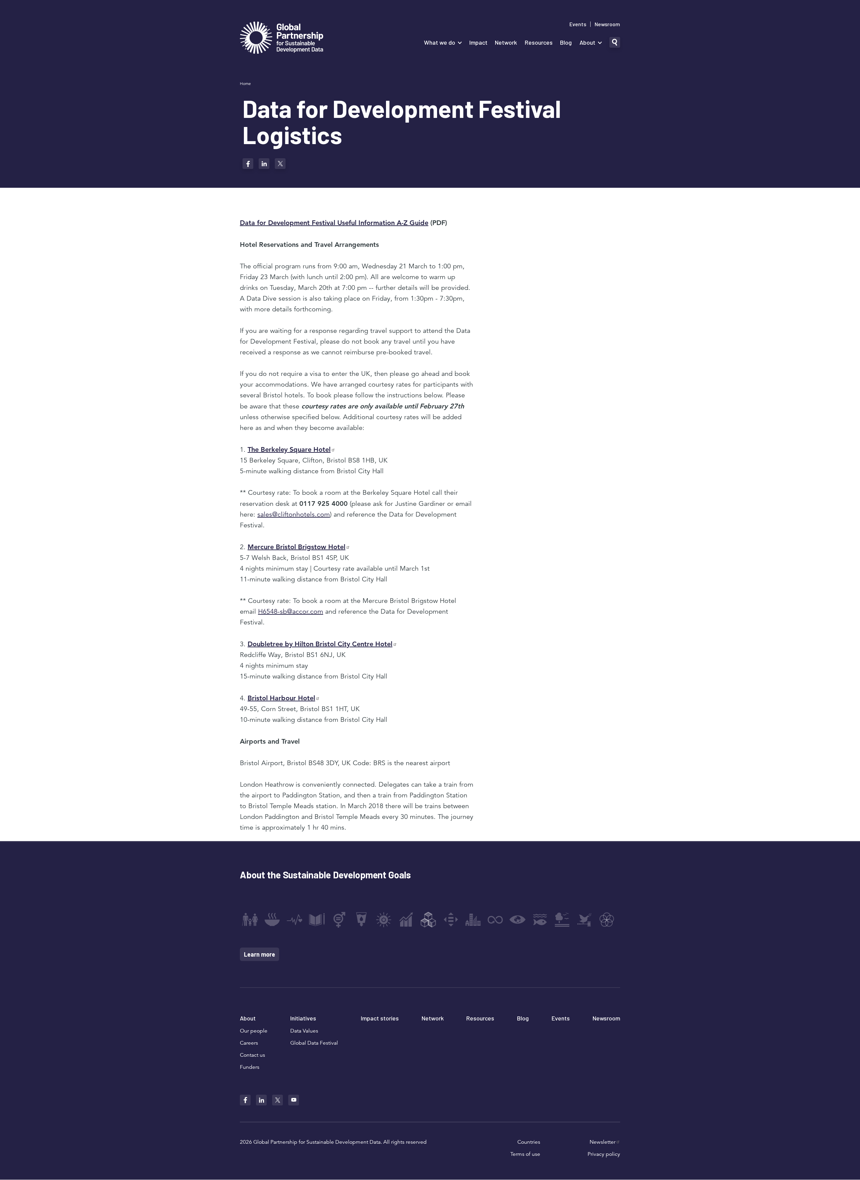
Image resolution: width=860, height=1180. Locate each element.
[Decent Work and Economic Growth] (406, 920)
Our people (253, 1031)
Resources (539, 42)
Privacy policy (604, 1154)
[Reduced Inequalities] (451, 920)
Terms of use (525, 1154)
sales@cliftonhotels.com (293, 514)
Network (506, 42)
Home (245, 83)
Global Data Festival (314, 1043)
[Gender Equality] (339, 920)
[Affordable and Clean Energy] (384, 920)
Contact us (252, 1055)
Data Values (304, 1031)
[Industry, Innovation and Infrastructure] (428, 920)
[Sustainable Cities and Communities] (473, 920)
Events (577, 24)
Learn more (259, 954)
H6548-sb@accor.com (290, 611)
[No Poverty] (250, 920)
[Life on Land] (562, 920)
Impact (478, 42)
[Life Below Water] (540, 920)
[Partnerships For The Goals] (607, 920)
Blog (566, 42)
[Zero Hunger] (272, 920)
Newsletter (602, 1142)
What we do (439, 42)
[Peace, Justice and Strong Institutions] (584, 920)
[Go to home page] (281, 38)
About (587, 42)
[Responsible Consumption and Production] (495, 920)
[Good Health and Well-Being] (295, 920)
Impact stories (380, 1018)
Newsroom (607, 24)
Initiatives (303, 1018)
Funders (249, 1067)
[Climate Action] (518, 920)
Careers (249, 1043)
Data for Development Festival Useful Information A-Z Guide (334, 223)
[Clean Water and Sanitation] (361, 920)
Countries (528, 1142)
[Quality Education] (317, 920)
